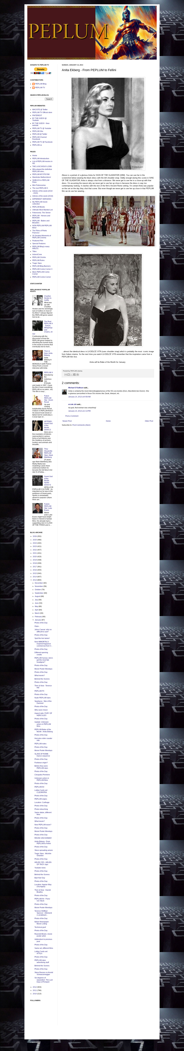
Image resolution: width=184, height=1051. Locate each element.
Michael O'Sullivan (75, 388)
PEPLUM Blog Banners (41, 266)
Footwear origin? (41, 763)
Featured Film (37, 241)
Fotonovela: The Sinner (41, 213)
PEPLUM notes (40, 744)
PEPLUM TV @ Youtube (41, 128)
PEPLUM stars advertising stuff (41, 961)
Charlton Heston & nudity (47, 298)
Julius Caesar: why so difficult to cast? (43, 631)
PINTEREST (37, 115)
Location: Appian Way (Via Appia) (42, 886)
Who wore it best (40, 710)
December (39, 583)
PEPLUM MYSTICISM (40, 174)
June (37, 603)
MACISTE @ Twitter (40, 110)
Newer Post (67, 421)
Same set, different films (43, 948)
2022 (35, 550)
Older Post (149, 421)
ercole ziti (72, 404)
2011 (35, 990)
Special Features (39, 244)
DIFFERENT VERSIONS (41, 199)
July (36, 600)
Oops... (37, 626)
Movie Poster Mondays (43, 669)
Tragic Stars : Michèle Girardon (42, 855)
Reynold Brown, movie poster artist (43, 935)
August (38, 596)
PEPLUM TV (40, 88)
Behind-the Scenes (41, 966)
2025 (35, 540)
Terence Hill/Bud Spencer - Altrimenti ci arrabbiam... (43, 913)
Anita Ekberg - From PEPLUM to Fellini (42, 842)
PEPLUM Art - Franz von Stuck (42, 900)
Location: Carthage (41, 802)
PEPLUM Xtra (37, 131)
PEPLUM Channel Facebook (39, 138)
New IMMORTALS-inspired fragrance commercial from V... (43, 644)
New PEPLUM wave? (42, 825)
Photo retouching (41, 809)
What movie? (39, 675)
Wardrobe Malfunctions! (41, 177)
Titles (34, 251)
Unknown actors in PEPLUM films (41, 779)
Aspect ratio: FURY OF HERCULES (43, 714)
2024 (35, 543)
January (38, 620)
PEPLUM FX (39, 691)
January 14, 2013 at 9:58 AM (79, 397)
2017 (35, 567)
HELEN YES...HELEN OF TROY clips (42, 863)
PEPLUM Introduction (40, 159)
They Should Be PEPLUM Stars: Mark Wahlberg (48, 453)
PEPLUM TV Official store (42, 112)
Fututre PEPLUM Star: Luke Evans (48, 507)
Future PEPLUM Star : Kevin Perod (48, 399)
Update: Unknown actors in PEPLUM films (42, 724)
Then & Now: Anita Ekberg (48, 353)
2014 (35, 577)
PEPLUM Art (39, 787)
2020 (35, 557)
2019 (35, 560)
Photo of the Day (40, 623)
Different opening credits (41, 654)
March (37, 613)
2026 (35, 536)
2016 (35, 570)
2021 (35, 553)
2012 (35, 987)
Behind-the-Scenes (42, 679)
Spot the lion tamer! (42, 638)
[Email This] (65, 374)
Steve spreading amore (43, 850)
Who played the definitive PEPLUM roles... (42, 170)
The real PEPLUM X (40, 188)
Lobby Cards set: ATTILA (41, 952)
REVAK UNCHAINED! (43, 838)
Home (108, 421)
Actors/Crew (37, 254)
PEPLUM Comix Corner (41, 277)
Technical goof (40, 927)
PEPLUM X (48, 372)
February (38, 617)
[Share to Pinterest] (77, 374)
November (39, 586)
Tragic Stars (37, 263)
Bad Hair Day (39, 878)
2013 (35, 580)
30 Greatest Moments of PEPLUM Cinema (41, 237)
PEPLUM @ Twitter (39, 134)
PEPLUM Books (38, 207)
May (37, 606)
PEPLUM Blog (40, 84)
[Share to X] (71, 374)
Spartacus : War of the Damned (43, 702)
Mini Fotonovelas (39, 185)
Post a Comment (71, 416)
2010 (35, 994)
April (37, 610)
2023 (35, 546)
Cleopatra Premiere (42, 775)
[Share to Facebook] (74, 374)
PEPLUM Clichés (39, 257)
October (38, 590)
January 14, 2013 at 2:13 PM (79, 411)
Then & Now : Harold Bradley (42, 891)
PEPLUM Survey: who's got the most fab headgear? (43, 660)
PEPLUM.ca (37, 145)
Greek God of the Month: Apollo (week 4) (48, 480)
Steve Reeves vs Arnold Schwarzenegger (43, 973)
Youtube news (40, 868)
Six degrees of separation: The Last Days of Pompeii (43, 980)
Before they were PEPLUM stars (41, 767)
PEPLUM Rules (38, 260)
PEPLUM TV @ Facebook (42, 142)
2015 (35, 573)
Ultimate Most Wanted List (42, 210)
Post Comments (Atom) (81, 425)
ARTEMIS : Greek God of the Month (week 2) (48, 425)
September (39, 593)
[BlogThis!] (68, 374)
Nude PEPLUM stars (42, 698)
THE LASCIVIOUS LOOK (42, 166)
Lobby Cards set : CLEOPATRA (41, 791)
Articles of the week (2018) (42, 196)
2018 (35, 563)
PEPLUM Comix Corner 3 (42, 269)
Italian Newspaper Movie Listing (41, 923)
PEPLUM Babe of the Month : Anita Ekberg (43, 730)
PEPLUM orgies (40, 799)
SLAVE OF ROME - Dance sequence (42, 755)
